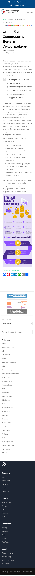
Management (7, 396)
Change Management (10, 362)
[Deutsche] (6, 25)
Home (4, 19)
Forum (4, 488)
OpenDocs (6, 411)
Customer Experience (9, 370)
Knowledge (6, 531)
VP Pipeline (6, 449)
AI (3, 351)
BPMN (4, 359)
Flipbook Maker (7, 381)
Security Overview (8, 560)
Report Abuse (6, 564)
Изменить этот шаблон (11, 270)
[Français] (14, 25)
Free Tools (5, 542)
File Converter (7, 377)
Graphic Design (7, 385)
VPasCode (5, 453)
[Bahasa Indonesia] (18, 25)
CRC (3, 366)
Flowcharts (5, 513)
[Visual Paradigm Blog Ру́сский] (10, 13)
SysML (4, 426)
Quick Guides (6, 423)
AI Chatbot (6, 355)
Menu (32, 12)
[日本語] (20, 25)
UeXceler (5, 434)
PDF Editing (6, 415)
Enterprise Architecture (10, 374)
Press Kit (5, 484)
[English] (8, 25)
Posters (5, 419)
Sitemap (4, 538)
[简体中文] (29, 25)
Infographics (9, 53)
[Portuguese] (23, 25)
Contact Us (5, 491)
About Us (5, 477)
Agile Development (9, 347)
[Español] (10, 25)
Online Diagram (7, 408)
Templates (16, 53)
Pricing (4, 528)
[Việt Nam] (27, 25)
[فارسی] (12, 25)
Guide (4, 389)
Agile (4, 343)
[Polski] (21, 25)
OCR (3, 404)
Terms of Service (8, 553)
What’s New (6, 481)
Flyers (4, 510)
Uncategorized (7, 442)
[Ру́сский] (25, 25)
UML (4, 438)
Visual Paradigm (8, 445)
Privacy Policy (6, 557)
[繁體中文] (31, 25)
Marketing (6, 400)
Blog (3, 535)
